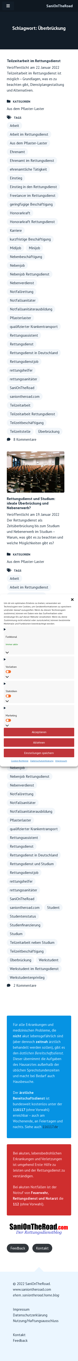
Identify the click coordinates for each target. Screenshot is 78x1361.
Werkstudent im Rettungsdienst (34, 968)
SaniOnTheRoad (59, 5)
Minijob (34, 248)
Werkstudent (48, 960)
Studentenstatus (23, 916)
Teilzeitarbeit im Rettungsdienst (34, 60)
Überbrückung (48, 431)
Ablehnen (39, 742)
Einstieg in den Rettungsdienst (33, 186)
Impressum (61, 760)
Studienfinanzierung (25, 925)
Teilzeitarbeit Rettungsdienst (32, 414)
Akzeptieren (39, 732)
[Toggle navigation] (8, 6)
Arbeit (14, 125)
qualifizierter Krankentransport (34, 326)
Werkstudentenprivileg (27, 977)
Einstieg (16, 178)
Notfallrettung (21, 291)
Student (53, 907)
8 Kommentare (24, 439)
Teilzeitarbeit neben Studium (32, 942)
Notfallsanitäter (23, 300)
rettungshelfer (21, 370)
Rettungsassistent (24, 335)
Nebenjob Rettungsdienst (29, 274)
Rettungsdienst (22, 344)
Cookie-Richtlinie (19, 760)
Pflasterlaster (20, 318)
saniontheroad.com (25, 396)
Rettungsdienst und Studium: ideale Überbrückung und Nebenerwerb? (31, 503)
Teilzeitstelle (20, 431)
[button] (72, 599)
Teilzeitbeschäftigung (27, 422)
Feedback (17, 1248)
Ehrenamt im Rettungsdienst (32, 160)
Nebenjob (17, 265)
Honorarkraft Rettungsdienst (32, 221)
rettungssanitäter (23, 379)
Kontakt (42, 1248)
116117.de (50, 1126)
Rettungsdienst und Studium (32, 864)
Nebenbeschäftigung (26, 256)
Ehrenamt (17, 152)
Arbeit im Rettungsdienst (29, 134)
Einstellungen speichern (39, 753)
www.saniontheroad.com (32, 1289)
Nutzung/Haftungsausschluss (35, 1320)
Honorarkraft (20, 213)
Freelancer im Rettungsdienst (32, 195)
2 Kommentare (24, 985)
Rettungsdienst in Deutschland (34, 353)
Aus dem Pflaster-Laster (25, 108)
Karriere (16, 230)
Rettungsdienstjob (24, 361)
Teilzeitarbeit (20, 405)
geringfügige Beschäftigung (31, 204)
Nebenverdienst (22, 283)
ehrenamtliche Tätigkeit (28, 169)
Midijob (15, 248)
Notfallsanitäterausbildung (31, 309)
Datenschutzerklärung (41, 760)
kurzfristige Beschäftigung (30, 239)
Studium (16, 933)
